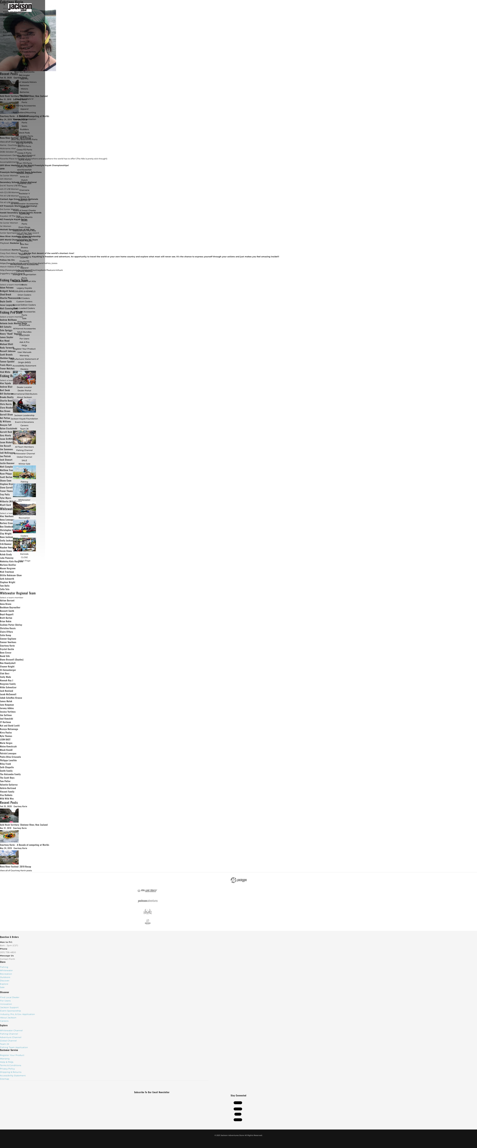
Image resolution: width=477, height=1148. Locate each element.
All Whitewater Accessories (24, 203)
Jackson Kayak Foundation (24, 419)
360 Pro (24, 79)
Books (24, 220)
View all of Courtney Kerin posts (16, 870)
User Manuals (24, 352)
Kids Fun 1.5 (24, 200)
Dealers (24, 369)
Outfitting (24, 214)
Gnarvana (24, 190)
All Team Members (24, 447)
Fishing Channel (24, 450)
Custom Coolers (24, 301)
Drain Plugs (24, 227)
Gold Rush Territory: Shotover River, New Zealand (24, 824)
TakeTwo (24, 65)
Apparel (24, 109)
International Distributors (24, 394)
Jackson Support (9, 1007)
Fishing (24, 482)
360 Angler (24, 75)
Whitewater (24, 500)
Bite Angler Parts (24, 136)
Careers (24, 425)
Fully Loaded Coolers (24, 308)
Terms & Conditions (10, 1065)
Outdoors (5, 977)
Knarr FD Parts (24, 163)
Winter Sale (24, 464)
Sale (24, 318)
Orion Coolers (24, 295)
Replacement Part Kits (24, 231)
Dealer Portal (24, 390)
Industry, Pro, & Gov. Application (17, 1014)
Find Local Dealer (9, 997)
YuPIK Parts (24, 160)
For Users (24, 338)
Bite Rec (24, 244)
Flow (24, 187)
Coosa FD (24, 41)
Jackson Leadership (24, 415)
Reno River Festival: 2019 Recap (15, 866)
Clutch (24, 180)
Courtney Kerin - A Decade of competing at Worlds (24, 844)
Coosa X (24, 58)
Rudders (24, 129)
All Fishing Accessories (24, 106)
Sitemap (4, 1079)
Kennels (24, 554)
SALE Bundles (24, 332)
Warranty (24, 355)
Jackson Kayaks (24, 173)
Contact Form (7, 959)
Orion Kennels (24, 322)
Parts (24, 102)
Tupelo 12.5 (24, 254)
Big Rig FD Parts (24, 143)
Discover (4, 980)
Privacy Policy (7, 1069)
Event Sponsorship (10, 1011)
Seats (24, 126)
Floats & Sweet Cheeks (24, 210)
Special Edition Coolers (24, 305)
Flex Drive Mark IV (24, 99)
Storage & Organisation (24, 119)
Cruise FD (24, 261)
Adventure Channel (10, 1037)
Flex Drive (24, 95)
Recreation (24, 518)
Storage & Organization (24, 274)
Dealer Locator (24, 387)
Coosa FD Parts (24, 149)
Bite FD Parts (24, 146)
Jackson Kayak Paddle (24, 52)
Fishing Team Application (14, 1047)
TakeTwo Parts (24, 156)
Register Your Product (24, 349)
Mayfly (24, 62)
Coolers (24, 536)
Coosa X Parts (24, 153)
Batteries (24, 92)
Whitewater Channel (24, 453)
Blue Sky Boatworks (24, 72)
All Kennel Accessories (24, 328)
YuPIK (24, 68)
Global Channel (24, 457)
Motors (24, 89)
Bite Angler (24, 55)
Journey (24, 257)
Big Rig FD (24, 48)
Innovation (6, 1004)
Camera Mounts (24, 217)
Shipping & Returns (10, 1072)
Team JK (24, 429)
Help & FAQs (6, 1062)
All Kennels (24, 325)
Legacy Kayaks (24, 166)
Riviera (24, 247)
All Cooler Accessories (24, 312)
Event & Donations (24, 422)
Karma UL (24, 197)
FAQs (24, 345)
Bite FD (24, 45)
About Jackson (24, 397)
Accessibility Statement (24, 366)
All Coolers (24, 298)
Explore (4, 984)
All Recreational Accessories (24, 264)
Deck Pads (24, 133)
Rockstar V (24, 193)
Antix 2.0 (24, 177)
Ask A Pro (24, 342)
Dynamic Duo (24, 183)
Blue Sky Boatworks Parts (24, 139)
